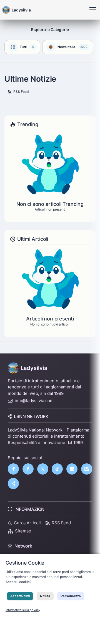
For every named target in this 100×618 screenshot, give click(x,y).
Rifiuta (45, 596)
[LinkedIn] (72, 469)
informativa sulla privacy (23, 610)
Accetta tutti (20, 596)
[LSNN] (86, 469)
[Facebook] (13, 469)
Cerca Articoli (27, 522)
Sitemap (23, 531)
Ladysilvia (34, 368)
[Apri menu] (93, 10)
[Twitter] (42, 469)
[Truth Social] (13, 483)
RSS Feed (21, 91)
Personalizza (71, 596)
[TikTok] (57, 469)
